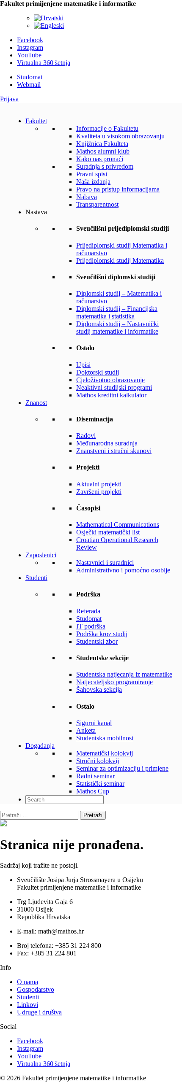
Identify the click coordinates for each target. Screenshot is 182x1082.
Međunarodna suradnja (107, 443)
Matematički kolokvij (104, 753)
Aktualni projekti (98, 484)
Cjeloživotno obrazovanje (110, 379)
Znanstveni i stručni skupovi (114, 450)
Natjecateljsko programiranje (114, 681)
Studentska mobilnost (104, 738)
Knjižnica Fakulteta (102, 143)
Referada (88, 611)
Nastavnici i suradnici (105, 562)
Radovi (86, 435)
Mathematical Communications (117, 524)
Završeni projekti (98, 491)
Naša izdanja (93, 181)
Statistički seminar (100, 783)
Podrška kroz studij (101, 633)
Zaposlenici (40, 555)
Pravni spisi (91, 174)
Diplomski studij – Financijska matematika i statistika (116, 312)
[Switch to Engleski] (49, 25)
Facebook (30, 39)
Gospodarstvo (35, 989)
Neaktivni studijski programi (114, 387)
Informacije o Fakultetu (107, 128)
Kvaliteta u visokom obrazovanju (120, 136)
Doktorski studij (97, 372)
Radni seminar (95, 776)
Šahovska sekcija (99, 689)
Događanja (40, 745)
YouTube (29, 55)
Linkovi (27, 1004)
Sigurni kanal (94, 722)
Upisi (83, 364)
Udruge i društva (39, 1012)
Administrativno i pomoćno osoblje (123, 570)
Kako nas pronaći (99, 158)
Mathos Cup (92, 791)
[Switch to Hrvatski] (48, 18)
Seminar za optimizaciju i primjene (122, 768)
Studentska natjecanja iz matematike (124, 674)
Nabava (86, 196)
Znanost (36, 402)
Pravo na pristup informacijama (118, 189)
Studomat (29, 77)
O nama (27, 981)
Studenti (36, 577)
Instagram (30, 47)
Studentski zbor (97, 641)
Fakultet (36, 120)
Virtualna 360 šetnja (43, 62)
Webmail (29, 84)
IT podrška (90, 626)
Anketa (86, 730)
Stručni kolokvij (97, 760)
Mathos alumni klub (103, 151)
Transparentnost (97, 204)
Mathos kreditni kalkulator (111, 395)
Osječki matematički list (108, 532)
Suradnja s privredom (104, 166)
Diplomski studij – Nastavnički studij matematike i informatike (117, 327)
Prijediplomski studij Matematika (120, 260)
